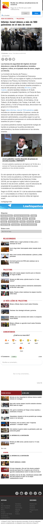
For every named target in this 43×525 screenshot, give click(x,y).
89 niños (28, 87)
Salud (17, 511)
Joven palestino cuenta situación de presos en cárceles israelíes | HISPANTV (20, 160)
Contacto (32, 507)
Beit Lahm (30, 221)
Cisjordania (15, 224)
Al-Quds (33, 215)
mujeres (4, 90)
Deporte (17, 509)
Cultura (17, 513)
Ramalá (12, 218)
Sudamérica (4, 515)
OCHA (37, 221)
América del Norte (6, 513)
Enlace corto (5, 228)
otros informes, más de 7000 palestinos (20, 110)
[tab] (11, 393)
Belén (18, 218)
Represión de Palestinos (22, 215)
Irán (2, 503)
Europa (3, 511)
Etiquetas (4, 213)
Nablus (25, 218)
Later (25, 13)
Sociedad (18, 503)
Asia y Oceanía (5, 507)
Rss (31, 511)
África (2, 509)
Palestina (20, 18)
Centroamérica (5, 517)
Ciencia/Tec (18, 507)
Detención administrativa (29, 224)
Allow (36, 13)
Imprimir (7, 56)
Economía (18, 505)
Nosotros (32, 505)
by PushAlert (6, 15)
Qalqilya (4, 221)
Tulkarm (32, 218)
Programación (34, 509)
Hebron (22, 221)
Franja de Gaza (13, 221)
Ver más (3, 448)
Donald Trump (5, 224)
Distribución (33, 503)
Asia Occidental (5, 505)
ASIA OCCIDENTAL (7, 18)
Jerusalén (4, 218)
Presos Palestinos (7, 215)
